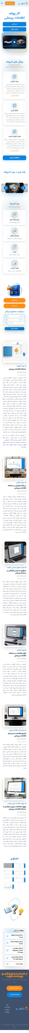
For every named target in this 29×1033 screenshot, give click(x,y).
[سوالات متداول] (14, 909)
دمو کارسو (14, 24)
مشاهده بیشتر (15, 95)
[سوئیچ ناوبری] (2, 3)
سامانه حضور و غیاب (11, 445)
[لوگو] (22, 1008)
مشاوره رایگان (14, 29)
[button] (10, 3)
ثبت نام (14, 306)
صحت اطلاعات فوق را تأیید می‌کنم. (15, 326)
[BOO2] (14, 290)
